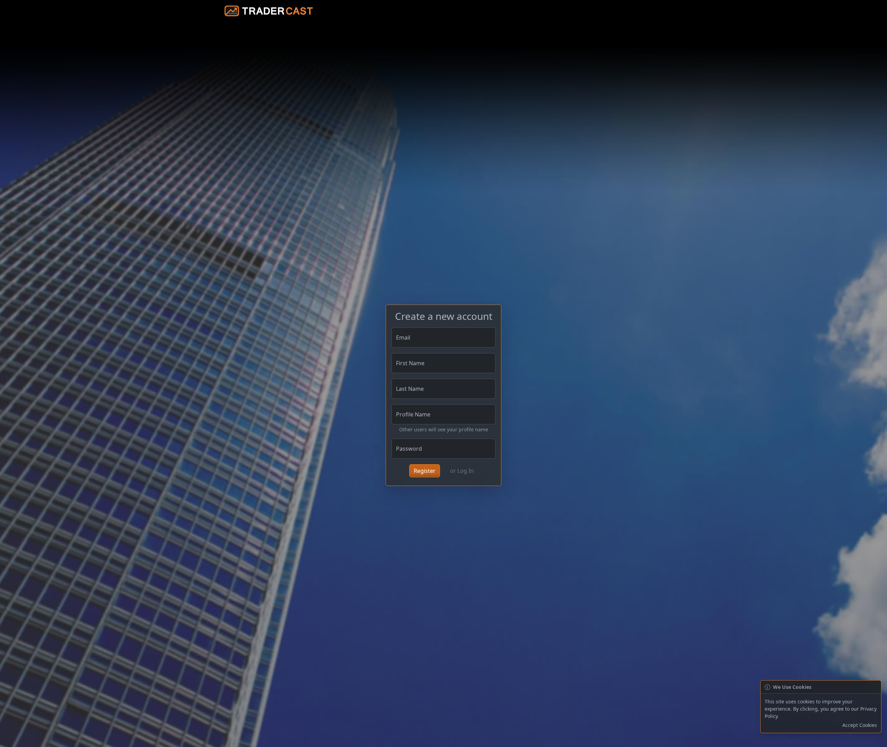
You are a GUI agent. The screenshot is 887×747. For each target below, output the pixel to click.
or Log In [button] (462, 471)
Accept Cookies (859, 725)
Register (425, 471)
